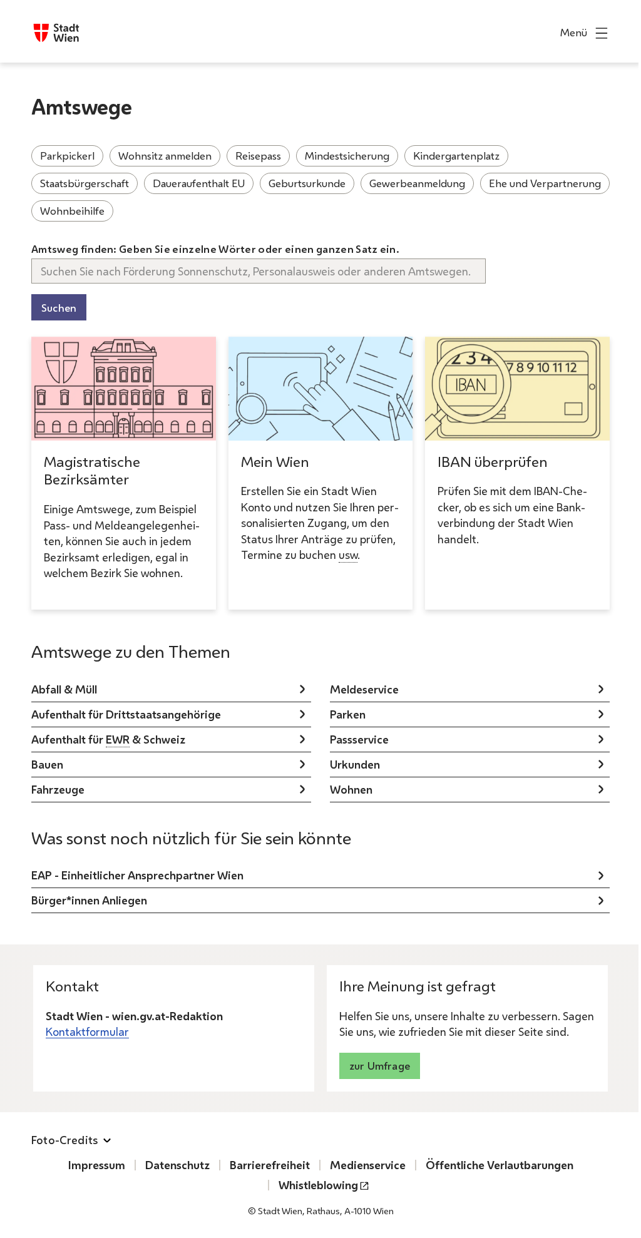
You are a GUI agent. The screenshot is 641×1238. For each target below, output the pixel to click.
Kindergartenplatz (456, 155)
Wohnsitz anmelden (165, 155)
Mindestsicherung (347, 155)
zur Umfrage (379, 1065)
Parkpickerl (67, 155)
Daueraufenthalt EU (199, 183)
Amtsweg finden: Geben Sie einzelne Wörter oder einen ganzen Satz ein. (215, 249)
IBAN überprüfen (493, 461)
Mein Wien (275, 461)
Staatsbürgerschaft (84, 183)
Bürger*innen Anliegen (89, 900)
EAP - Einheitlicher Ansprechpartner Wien (137, 874)
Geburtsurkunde (307, 183)
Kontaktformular (87, 1031)
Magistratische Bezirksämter (92, 470)
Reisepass (258, 155)
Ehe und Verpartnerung (545, 183)
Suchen (58, 307)
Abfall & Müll (64, 689)
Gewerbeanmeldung (417, 183)
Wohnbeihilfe (72, 210)
